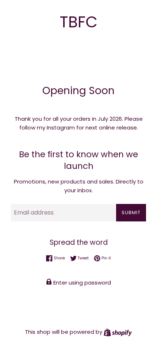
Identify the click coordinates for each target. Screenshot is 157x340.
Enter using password (81, 282)
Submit (131, 212)
